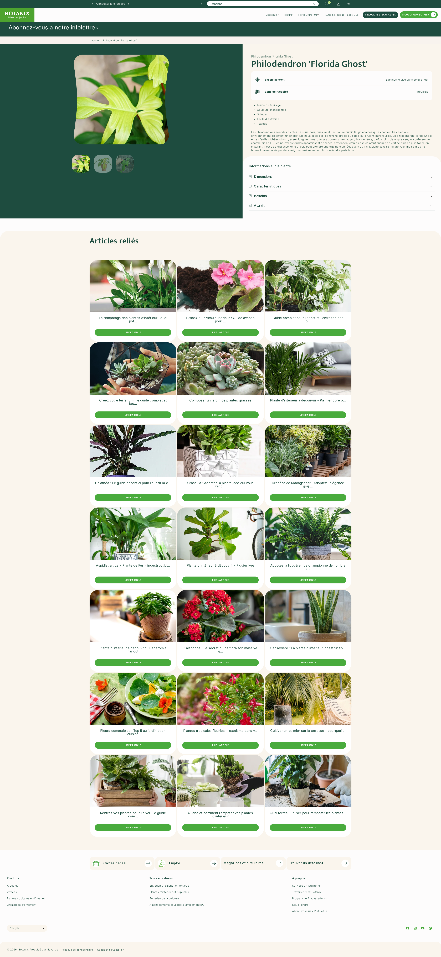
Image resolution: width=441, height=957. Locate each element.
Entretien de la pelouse (164, 898)
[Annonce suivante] (201, 4)
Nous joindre (300, 904)
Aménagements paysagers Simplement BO (177, 904)
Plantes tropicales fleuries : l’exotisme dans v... (220, 730)
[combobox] (263, 3)
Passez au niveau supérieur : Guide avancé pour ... (220, 319)
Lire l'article (133, 332)
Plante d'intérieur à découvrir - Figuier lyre (220, 565)
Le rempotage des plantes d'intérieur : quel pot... (133, 319)
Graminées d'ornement (21, 904)
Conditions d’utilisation (110, 949)
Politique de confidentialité (77, 949)
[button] (273, 14)
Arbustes (12, 885)
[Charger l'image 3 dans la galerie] (125, 163)
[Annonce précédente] (92, 4)
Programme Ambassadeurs (309, 898)
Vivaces (12, 892)
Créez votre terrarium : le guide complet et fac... (133, 402)
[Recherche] (315, 4)
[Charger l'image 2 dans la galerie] (103, 163)
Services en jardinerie (306, 885)
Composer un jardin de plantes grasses (220, 400)
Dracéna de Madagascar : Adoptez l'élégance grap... (308, 484)
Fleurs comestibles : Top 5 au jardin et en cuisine (133, 732)
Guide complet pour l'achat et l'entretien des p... (308, 319)
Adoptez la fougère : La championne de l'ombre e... (308, 567)
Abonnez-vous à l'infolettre (309, 911)
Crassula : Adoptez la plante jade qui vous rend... (220, 484)
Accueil (95, 40)
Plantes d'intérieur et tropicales (169, 892)
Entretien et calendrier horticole (170, 885)
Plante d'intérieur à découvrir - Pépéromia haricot (133, 649)
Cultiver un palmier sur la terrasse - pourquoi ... (308, 730)
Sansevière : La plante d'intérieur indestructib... (308, 648)
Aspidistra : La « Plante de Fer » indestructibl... (133, 565)
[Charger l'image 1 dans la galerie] (81, 163)
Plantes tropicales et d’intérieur (27, 898)
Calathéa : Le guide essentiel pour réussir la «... (133, 483)
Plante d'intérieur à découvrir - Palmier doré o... (308, 400)
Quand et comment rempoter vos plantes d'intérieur (220, 815)
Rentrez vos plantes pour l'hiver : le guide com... (133, 815)
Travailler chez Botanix (306, 892)
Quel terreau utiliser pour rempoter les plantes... (308, 813)
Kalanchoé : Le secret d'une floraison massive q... (220, 649)
